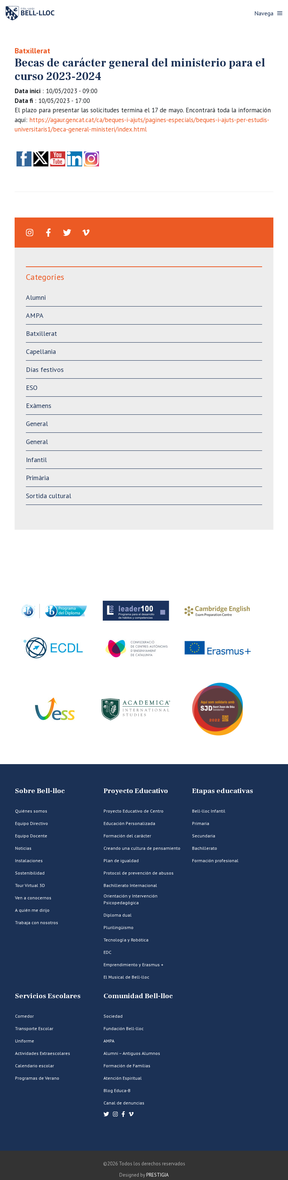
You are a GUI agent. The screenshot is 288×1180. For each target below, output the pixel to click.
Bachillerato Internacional (130, 885)
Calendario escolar (34, 1065)
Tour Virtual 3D (30, 885)
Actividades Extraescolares (42, 1053)
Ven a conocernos (33, 897)
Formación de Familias (127, 1065)
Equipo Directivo (31, 823)
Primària (37, 477)
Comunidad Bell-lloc (138, 996)
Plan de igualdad (121, 860)
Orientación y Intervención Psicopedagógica (131, 899)
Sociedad (113, 1016)
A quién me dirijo (32, 910)
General (37, 423)
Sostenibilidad (30, 873)
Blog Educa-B (117, 1090)
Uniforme (24, 1041)
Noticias (23, 848)
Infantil (36, 459)
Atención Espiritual (123, 1078)
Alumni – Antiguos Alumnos (132, 1053)
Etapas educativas (222, 791)
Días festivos (45, 369)
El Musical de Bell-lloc (126, 977)
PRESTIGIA (157, 1175)
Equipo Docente (31, 836)
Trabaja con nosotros (36, 922)
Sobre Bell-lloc (40, 791)
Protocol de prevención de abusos (139, 873)
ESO (32, 387)
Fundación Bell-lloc (124, 1028)
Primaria (200, 823)
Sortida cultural (48, 495)
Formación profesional (215, 860)
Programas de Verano (37, 1078)
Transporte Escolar (34, 1028)
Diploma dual (118, 915)
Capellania (41, 351)
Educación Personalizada (129, 823)
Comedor (24, 1016)
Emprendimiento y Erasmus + (134, 964)
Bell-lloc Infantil (208, 811)
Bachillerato (204, 848)
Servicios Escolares (48, 996)
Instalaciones (29, 860)
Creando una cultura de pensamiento (142, 848)
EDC (107, 952)
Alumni (36, 297)
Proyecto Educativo (136, 791)
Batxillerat (32, 51)
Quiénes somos (31, 811)
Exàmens (38, 405)
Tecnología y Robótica (126, 940)
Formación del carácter (127, 836)
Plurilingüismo (119, 927)
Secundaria (203, 836)
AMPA (35, 315)
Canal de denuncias (124, 1103)
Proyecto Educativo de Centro (134, 811)
